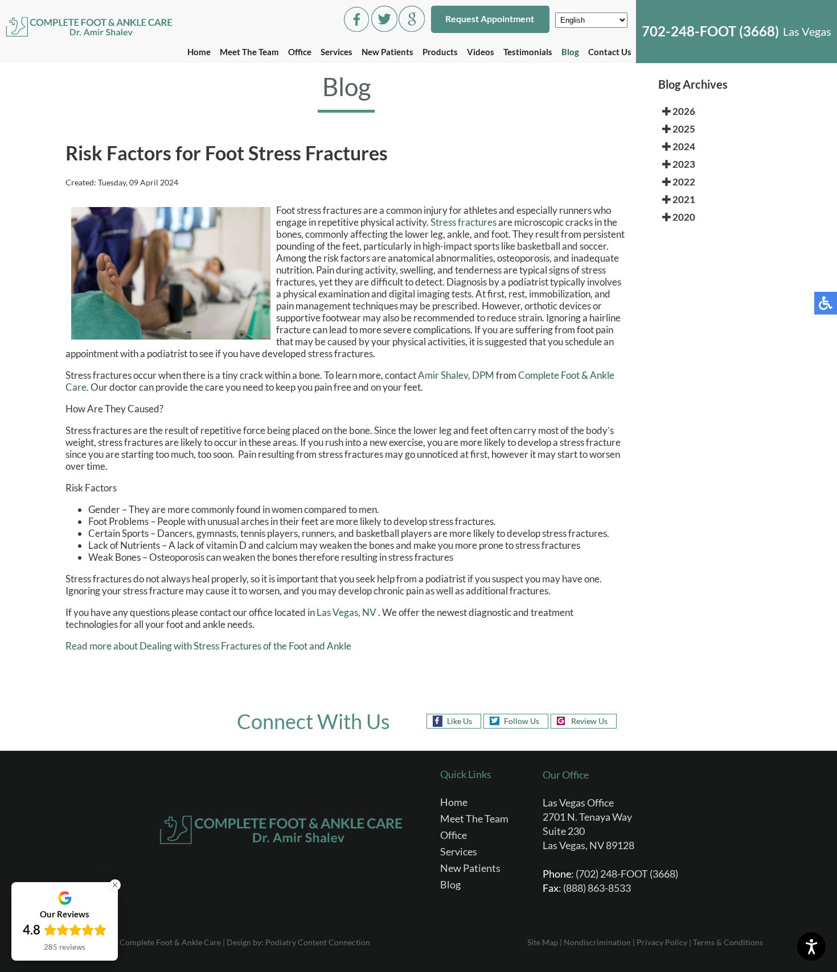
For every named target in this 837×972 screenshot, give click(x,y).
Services (336, 52)
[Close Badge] (115, 885)
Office (299, 52)
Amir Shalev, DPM (456, 375)
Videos (480, 52)
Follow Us (521, 721)
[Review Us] (412, 28)
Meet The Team (249, 52)
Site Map (542, 942)
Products (440, 52)
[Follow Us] (384, 28)
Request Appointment (489, 18)
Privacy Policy (662, 942)
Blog (570, 52)
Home (199, 52)
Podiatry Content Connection (317, 942)
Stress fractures (463, 222)
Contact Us (609, 52)
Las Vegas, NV (346, 612)
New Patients (387, 52)
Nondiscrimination (597, 942)
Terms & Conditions (728, 942)
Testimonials (527, 52)
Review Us (589, 721)
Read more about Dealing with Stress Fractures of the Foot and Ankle (208, 646)
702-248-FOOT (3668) (710, 31)
